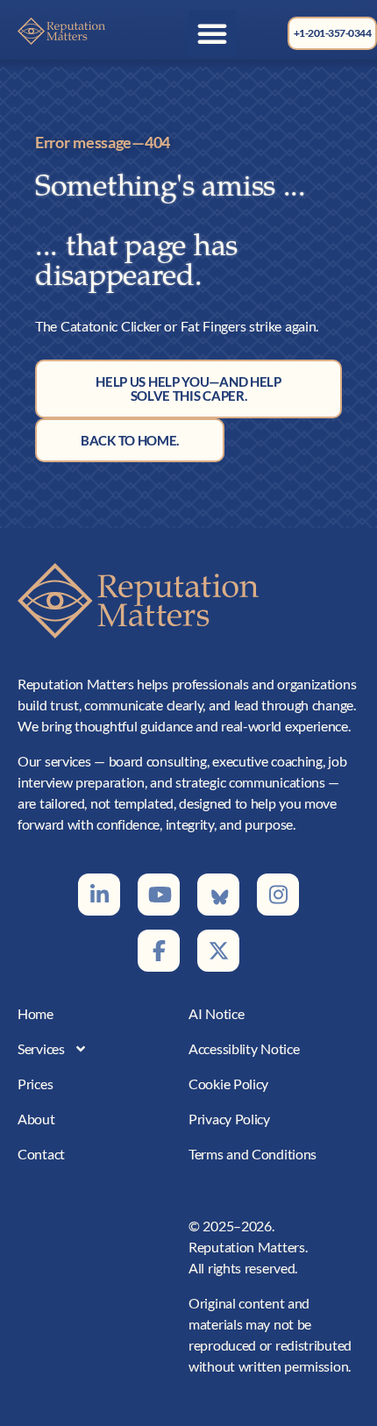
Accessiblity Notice (243, 1048)
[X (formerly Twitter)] (218, 951)
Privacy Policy (229, 1118)
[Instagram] (278, 894)
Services (41, 1048)
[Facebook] (159, 951)
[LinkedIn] (99, 894)
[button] (212, 33)
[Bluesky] (218, 894)
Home (35, 1013)
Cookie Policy (228, 1083)
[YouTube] (159, 894)
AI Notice (216, 1013)
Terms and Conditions (252, 1153)
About (36, 1118)
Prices (35, 1083)
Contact (41, 1153)
